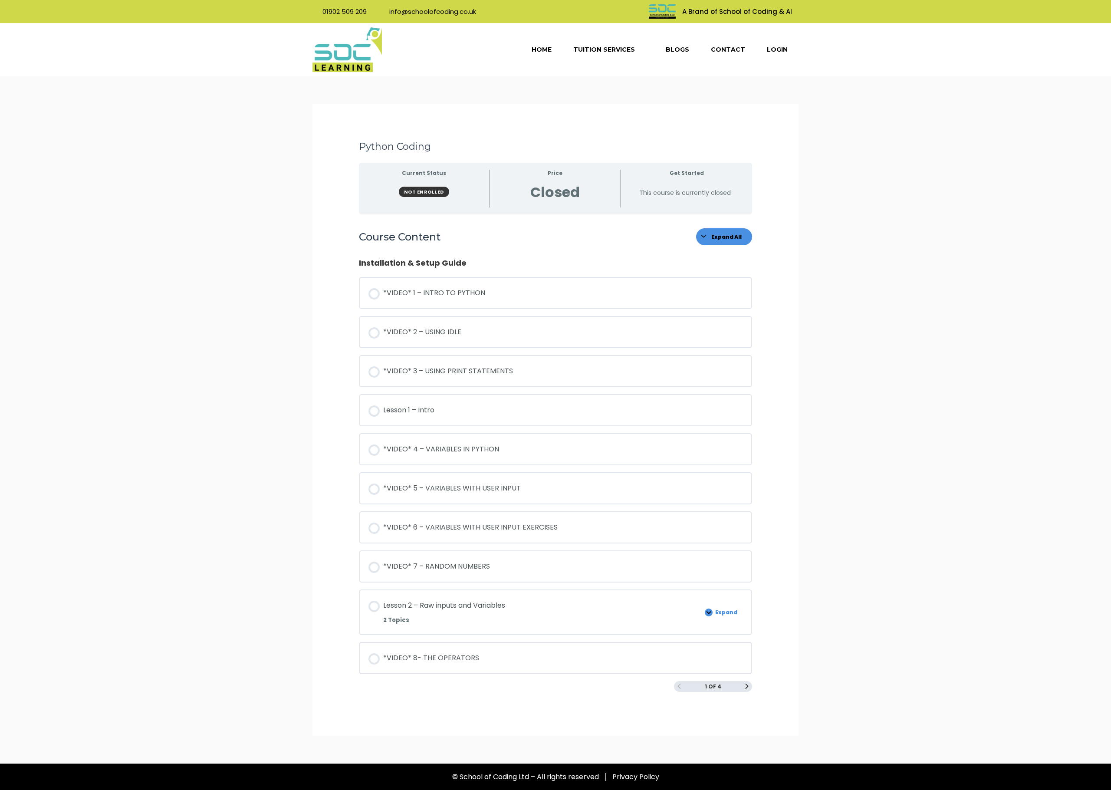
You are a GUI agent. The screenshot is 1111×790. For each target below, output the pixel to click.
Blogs (677, 49)
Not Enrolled (424, 191)
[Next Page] (746, 686)
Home (542, 49)
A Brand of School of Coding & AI (737, 11)
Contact (728, 49)
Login (777, 49)
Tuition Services (604, 49)
